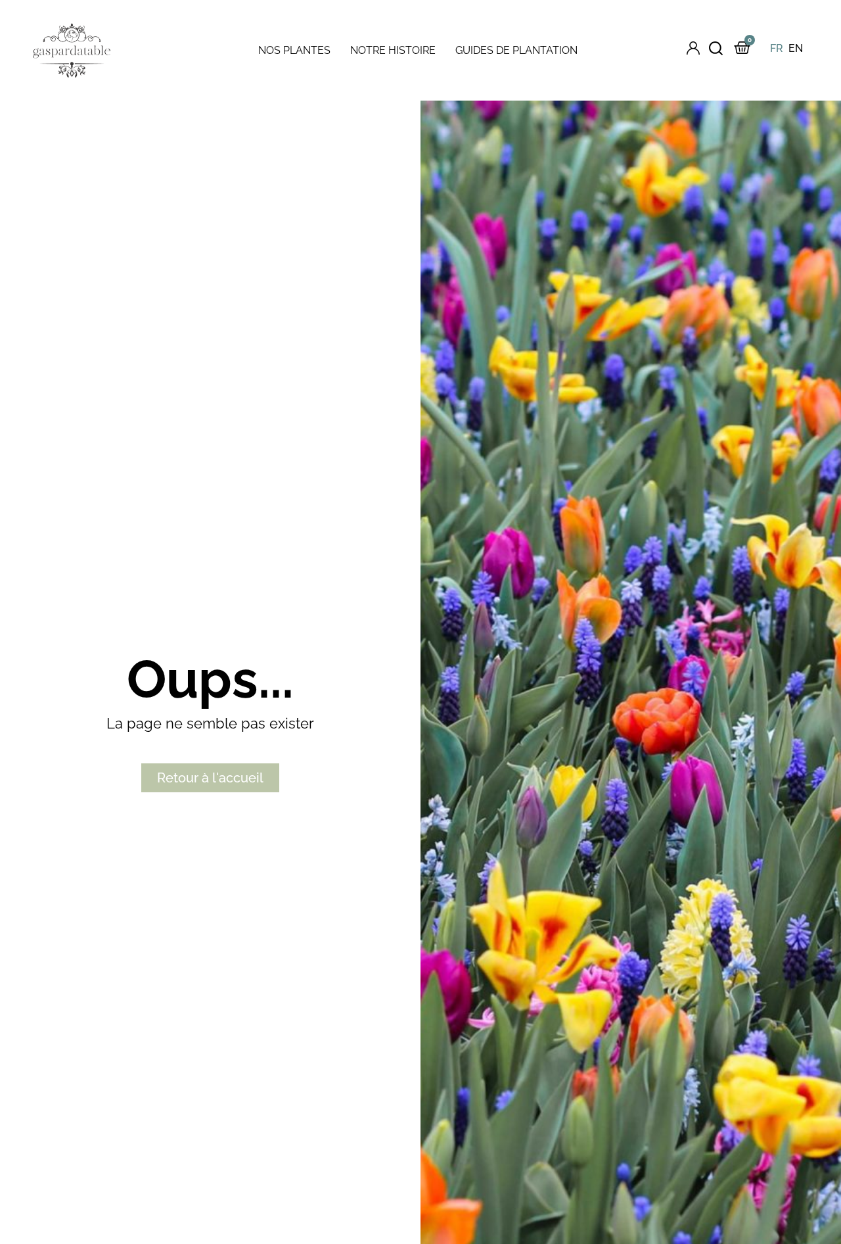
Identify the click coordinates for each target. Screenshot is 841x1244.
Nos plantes (294, 50)
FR (776, 48)
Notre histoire (393, 50)
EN (795, 48)
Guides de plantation (516, 50)
